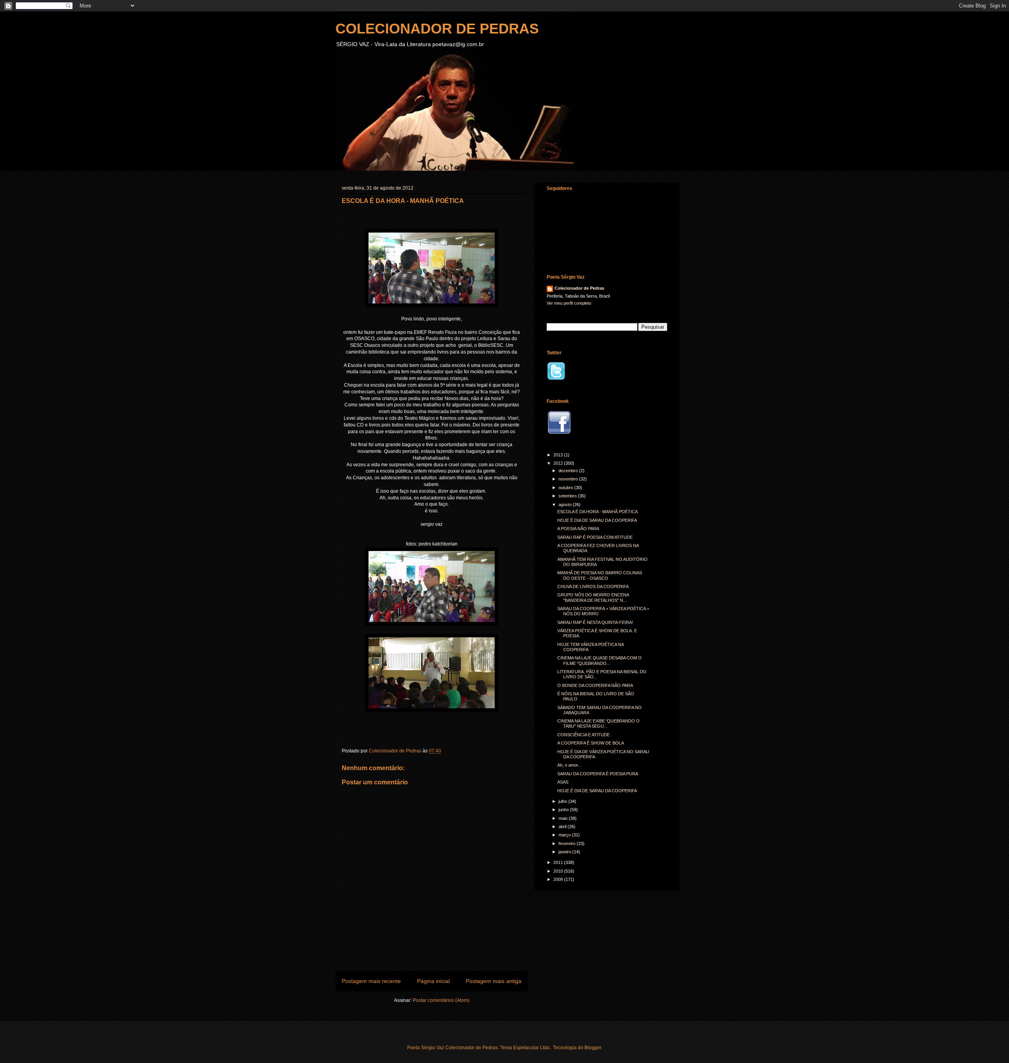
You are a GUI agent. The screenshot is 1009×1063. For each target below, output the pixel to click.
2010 (558, 871)
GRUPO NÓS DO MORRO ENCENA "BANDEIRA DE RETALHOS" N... (593, 597)
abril (563, 826)
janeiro (565, 851)
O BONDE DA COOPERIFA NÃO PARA (595, 685)
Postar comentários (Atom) (441, 1000)
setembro (568, 495)
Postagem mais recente (371, 981)
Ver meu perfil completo (569, 303)
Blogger (593, 1047)
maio (563, 818)
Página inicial (433, 981)
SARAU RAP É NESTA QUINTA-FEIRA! (595, 622)
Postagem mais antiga (493, 981)
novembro (568, 479)
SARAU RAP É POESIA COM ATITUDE (595, 537)
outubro (566, 487)
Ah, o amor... (569, 765)
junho (564, 809)
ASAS (562, 782)
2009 (558, 879)
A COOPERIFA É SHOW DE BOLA (590, 743)
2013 (558, 454)
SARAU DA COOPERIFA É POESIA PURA (597, 773)
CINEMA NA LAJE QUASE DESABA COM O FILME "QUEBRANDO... (599, 660)
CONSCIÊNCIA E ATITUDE (583, 734)
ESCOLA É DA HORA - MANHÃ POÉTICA (597, 511)
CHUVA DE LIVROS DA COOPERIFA (593, 586)
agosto (565, 504)
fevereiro (567, 843)
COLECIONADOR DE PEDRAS (437, 28)
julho (563, 801)
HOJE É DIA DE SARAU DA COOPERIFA (597, 520)
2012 (558, 463)
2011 (558, 862)
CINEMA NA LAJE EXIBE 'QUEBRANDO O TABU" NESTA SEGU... (598, 723)
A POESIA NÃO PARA (578, 528)
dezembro (568, 470)
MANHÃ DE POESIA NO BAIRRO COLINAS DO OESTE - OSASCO (599, 575)
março (565, 834)
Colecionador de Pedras (579, 288)
